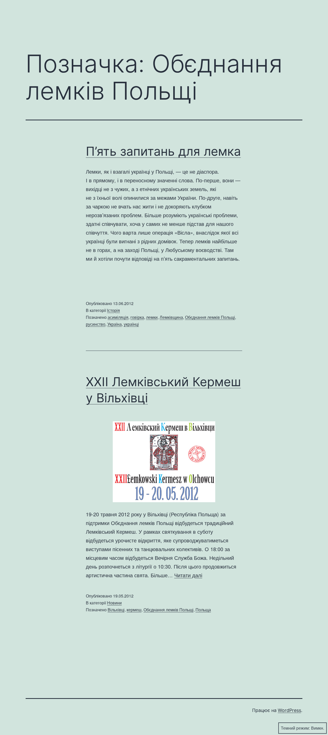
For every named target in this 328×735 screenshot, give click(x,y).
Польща (203, 610)
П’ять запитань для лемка (163, 151)
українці (131, 324)
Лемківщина (171, 317)
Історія (113, 310)
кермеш (134, 610)
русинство (95, 324)
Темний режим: (295, 728)
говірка (137, 317)
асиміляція (118, 317)
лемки (152, 317)
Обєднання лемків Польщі (210, 317)
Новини (114, 603)
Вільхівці (116, 610)
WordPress (289, 710)
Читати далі (188, 575)
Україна (114, 324)
